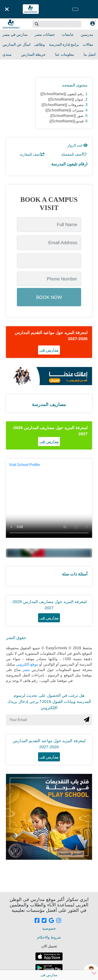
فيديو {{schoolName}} (66, 121)
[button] (36, 24)
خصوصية (49, 928)
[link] (37, 921)
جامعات (68, 34)
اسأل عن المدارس (16, 44)
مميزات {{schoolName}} (64, 110)
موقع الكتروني (26, 664)
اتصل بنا (89, 54)
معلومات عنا (64, 54)
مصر (25, 670)
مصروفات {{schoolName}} (62, 105)
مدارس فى (49, 350)
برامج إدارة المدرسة (64, 44)
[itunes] (49, 956)
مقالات (88, 44)
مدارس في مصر (15, 34)
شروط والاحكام (49, 937)
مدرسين (87, 34)
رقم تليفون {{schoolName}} (62, 94)
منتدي (7, 54)
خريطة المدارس (33, 54)
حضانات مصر (45, 34)
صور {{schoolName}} (67, 116)
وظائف (39, 44)
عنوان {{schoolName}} (66, 99)
